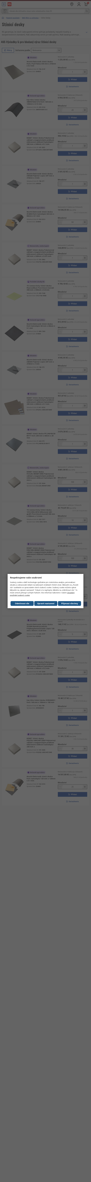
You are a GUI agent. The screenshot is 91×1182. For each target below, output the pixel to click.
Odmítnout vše (22, 603)
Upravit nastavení (45, 603)
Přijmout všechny (69, 603)
